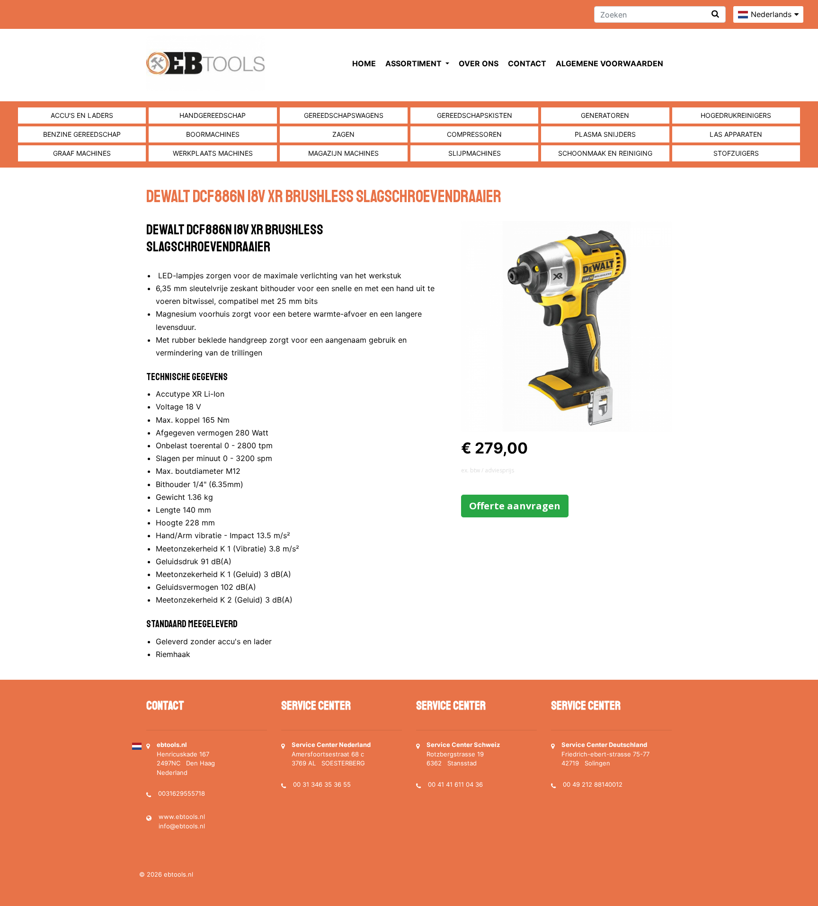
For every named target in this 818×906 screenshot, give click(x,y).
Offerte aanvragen (514, 505)
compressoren (474, 134)
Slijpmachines (474, 153)
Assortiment (414, 63)
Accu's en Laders (82, 115)
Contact (527, 63)
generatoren (605, 115)
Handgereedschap (212, 115)
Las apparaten (736, 134)
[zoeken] (715, 14)
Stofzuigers (736, 153)
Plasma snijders (605, 134)
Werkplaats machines (213, 153)
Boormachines (213, 134)
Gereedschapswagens (343, 115)
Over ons (478, 63)
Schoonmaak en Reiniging (605, 153)
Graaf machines (82, 153)
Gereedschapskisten (474, 115)
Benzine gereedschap (82, 134)
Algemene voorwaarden (609, 63)
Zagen (343, 134)
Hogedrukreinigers (736, 115)
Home (364, 63)
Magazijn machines (343, 153)
